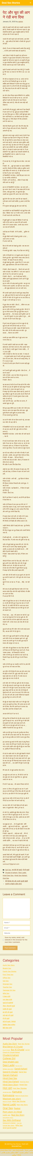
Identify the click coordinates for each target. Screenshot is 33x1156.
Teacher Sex (7, 987)
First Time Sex (8, 975)
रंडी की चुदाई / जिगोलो (9, 1022)
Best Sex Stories (24, 1044)
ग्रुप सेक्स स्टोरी (7, 1000)
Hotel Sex (23, 1085)
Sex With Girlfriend (12, 1120)
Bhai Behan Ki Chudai (13, 1046)
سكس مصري (23, 1152)
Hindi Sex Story (24, 1082)
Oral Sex (6, 878)
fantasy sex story (8, 1069)
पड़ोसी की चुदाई (7, 1009)
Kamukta (17, 1091)
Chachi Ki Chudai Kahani (11, 1052)
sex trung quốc (18, 1150)
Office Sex (6, 978)
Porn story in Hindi (12, 1111)
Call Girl (27, 1050)
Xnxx (19, 1155)
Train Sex (19, 1123)
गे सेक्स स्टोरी (6, 996)
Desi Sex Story (18, 1065)
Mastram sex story (12, 1098)
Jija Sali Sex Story (7, 1092)
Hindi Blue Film (5, 1150)
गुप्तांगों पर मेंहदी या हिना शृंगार (13, 884)
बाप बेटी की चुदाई (17, 870)
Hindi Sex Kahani (20, 875)
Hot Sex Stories (20, 1088)
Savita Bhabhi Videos (8, 1117)
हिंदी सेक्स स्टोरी (7, 1028)
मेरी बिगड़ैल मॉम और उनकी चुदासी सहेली (16, 881)
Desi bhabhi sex (11, 1062)
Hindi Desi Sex (8, 875)
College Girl (9, 1058)
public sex (6, 1115)
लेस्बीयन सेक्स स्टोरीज (9, 1025)
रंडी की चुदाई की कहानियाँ (9, 1128)
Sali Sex (8, 870)
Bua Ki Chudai (6, 1050)
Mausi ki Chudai (7, 1101)
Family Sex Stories (9, 971)
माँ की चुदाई (26, 870)
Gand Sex (23, 1072)
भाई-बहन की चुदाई (8, 1015)
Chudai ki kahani (11, 873)
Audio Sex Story (10, 1044)
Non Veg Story (22, 1105)
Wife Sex (6, 993)
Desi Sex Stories (11, 2)
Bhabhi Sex (7, 968)
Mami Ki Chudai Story (21, 1095)
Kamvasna (8, 1095)
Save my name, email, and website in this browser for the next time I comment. (16, 940)
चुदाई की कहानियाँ (8, 1003)
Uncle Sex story (8, 1125)
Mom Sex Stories (18, 1101)
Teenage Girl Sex (9, 990)
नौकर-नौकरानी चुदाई (9, 1006)
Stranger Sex (7, 984)
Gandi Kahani (20, 1068)
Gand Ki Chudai (10, 1072)
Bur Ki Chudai (17, 1049)
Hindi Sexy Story (10, 1084)
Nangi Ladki (9, 1104)
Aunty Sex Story (9, 965)
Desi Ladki (22, 873)
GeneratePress (16, 1146)
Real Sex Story (17, 1115)
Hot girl (7, 1088)
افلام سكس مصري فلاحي (9, 1152)
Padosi (17, 1108)
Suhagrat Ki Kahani (9, 1123)
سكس (14, 1155)
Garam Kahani (10, 1075)
